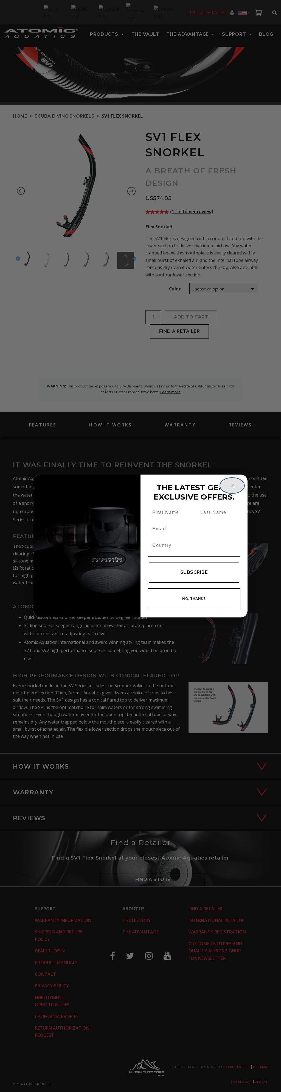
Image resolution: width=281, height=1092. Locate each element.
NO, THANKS (194, 599)
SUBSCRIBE (194, 572)
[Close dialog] (232, 485)
